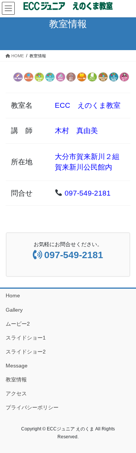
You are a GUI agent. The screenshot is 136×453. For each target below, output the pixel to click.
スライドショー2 (26, 352)
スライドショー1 (26, 338)
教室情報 (16, 379)
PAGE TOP (125, 432)
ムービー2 (18, 324)
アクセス (16, 393)
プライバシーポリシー (32, 407)
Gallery (14, 310)
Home (13, 295)
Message (17, 366)
